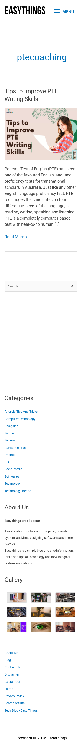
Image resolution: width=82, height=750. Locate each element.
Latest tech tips (15, 447)
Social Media (13, 469)
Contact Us (12, 667)
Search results (15, 703)
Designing (11, 426)
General (10, 440)
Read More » (16, 237)
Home (9, 689)
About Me (11, 653)
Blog (8, 660)
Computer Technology (20, 419)
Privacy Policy (14, 696)
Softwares (12, 476)
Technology (13, 483)
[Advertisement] (41, 342)
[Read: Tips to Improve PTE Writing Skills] (41, 133)
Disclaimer (12, 674)
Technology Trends (18, 491)
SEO (7, 462)
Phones (10, 455)
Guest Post (12, 682)
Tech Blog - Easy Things (21, 710)
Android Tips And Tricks (21, 411)
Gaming (10, 433)
